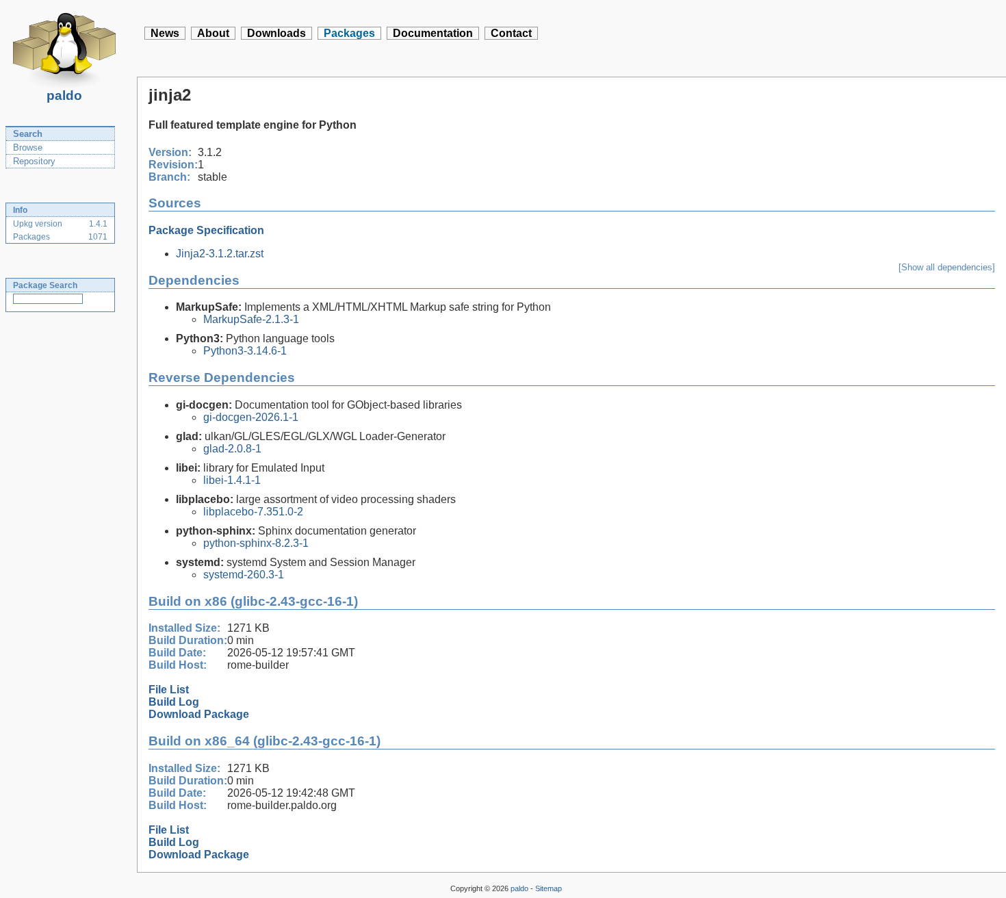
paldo (64, 95)
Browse (27, 147)
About (213, 33)
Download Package (199, 714)
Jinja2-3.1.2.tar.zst (219, 253)
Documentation (433, 33)
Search (27, 134)
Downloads (276, 33)
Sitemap (548, 888)
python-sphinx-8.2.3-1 (256, 543)
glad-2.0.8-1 (232, 448)
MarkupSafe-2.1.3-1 (251, 319)
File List (169, 689)
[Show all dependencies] (947, 267)
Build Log (174, 702)
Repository (34, 161)
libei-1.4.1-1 (232, 480)
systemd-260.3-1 (243, 574)
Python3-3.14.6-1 (245, 351)
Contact (511, 33)
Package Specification (206, 230)
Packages (349, 33)
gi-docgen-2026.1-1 (250, 417)
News (165, 33)
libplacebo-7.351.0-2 (253, 511)
